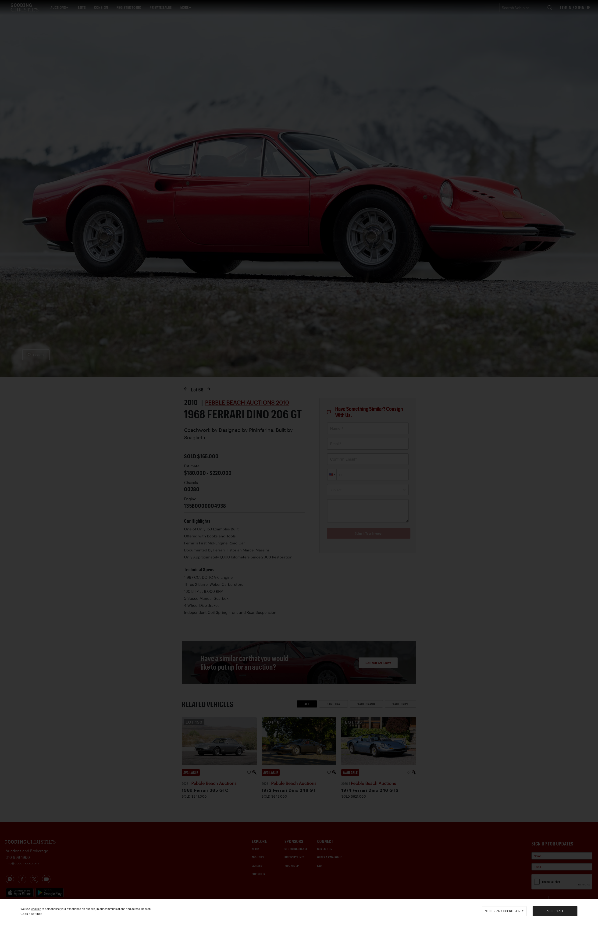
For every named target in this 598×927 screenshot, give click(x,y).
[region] (299, 913)
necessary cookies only (504, 911)
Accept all (555, 911)
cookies (36, 909)
